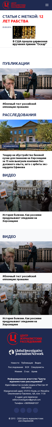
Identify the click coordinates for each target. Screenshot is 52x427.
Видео (9, 175)
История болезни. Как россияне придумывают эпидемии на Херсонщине (22, 217)
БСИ (27, 367)
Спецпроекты (37, 367)
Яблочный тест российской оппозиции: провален (19, 105)
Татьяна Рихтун (10, 146)
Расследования (19, 115)
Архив (34, 371)
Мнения (18, 371)
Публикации (16, 63)
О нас (26, 371)
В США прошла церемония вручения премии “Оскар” (30, 42)
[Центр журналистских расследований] (15, 5)
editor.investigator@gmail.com (26, 400)
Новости (15, 363)
